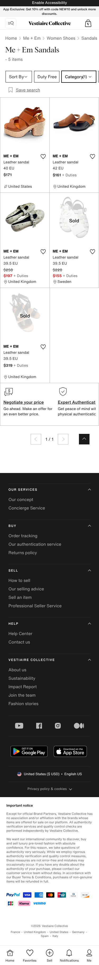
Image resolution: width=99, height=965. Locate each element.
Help (13, 624)
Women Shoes (61, 38)
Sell (13, 570)
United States (59, 932)
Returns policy (22, 552)
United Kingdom (35, 932)
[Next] (63, 439)
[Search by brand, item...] (10, 23)
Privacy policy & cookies (47, 788)
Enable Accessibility (49, 3)
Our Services (22, 490)
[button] (88, 23)
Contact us (19, 642)
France (15, 932)
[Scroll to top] (84, 439)
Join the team (22, 695)
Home (11, 38)
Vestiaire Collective (31, 660)
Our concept (20, 499)
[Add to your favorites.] (43, 156)
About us (17, 670)
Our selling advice (26, 589)
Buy (12, 526)
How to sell (19, 580)
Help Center (20, 633)
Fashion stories (23, 703)
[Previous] (36, 439)
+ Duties (69, 175)
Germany (78, 932)
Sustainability (21, 678)
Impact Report (22, 686)
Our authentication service (34, 544)
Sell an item (20, 597)
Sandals (89, 38)
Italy (55, 936)
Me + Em (32, 38)
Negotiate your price (23, 402)
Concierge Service (26, 508)
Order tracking (22, 535)
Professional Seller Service (35, 606)
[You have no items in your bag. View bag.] (88, 23)
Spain (45, 936)
